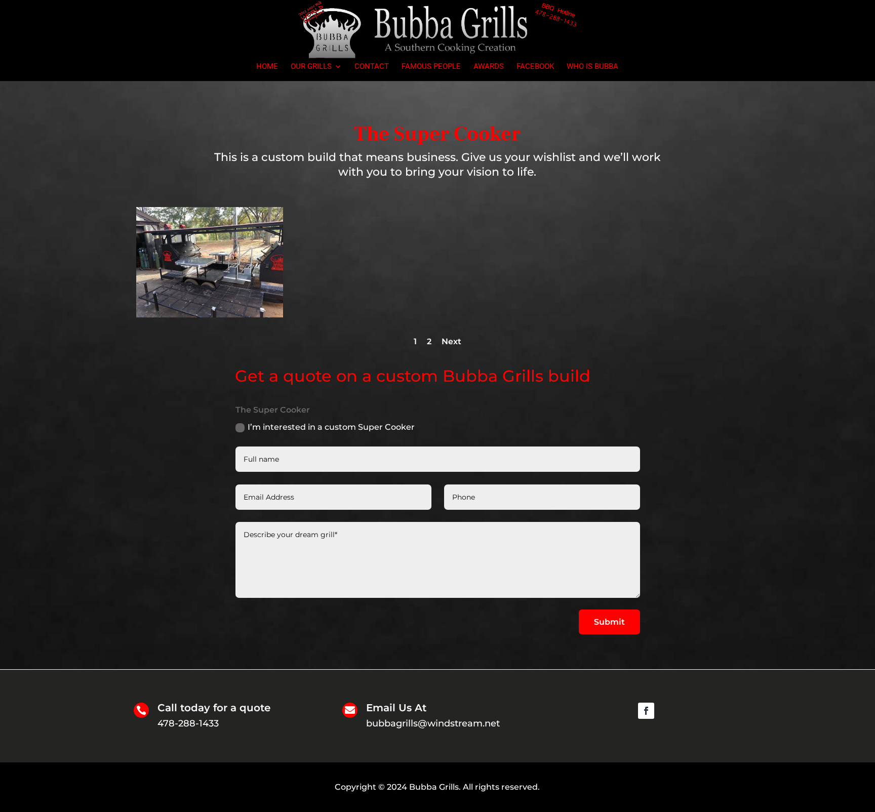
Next (451, 341)
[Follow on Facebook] (646, 711)
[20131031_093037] (209, 314)
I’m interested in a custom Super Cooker (331, 427)
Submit (609, 622)
